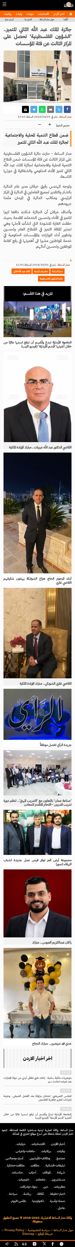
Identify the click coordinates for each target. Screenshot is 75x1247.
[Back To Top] (68, 1244)
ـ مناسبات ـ (17, 1172)
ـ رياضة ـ (27, 1194)
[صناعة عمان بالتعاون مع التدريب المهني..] (37, 772)
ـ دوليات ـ (21, 1144)
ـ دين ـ (45, 1186)
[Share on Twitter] (58, 109)
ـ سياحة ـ (13, 1194)
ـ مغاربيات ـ (59, 1186)
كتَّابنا (66, 19)
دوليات (30, 14)
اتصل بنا (28, 19)
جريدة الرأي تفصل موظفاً (56, 744)
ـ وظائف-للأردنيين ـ (40, 1158)
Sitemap (28, 1233)
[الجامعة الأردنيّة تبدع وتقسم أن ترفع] (37, 319)
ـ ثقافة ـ (40, 1194)
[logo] (68, 6)
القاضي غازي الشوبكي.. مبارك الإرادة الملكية (46, 683)
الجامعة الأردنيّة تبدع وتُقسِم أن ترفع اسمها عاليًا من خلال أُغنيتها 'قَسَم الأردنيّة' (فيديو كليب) (37, 344)
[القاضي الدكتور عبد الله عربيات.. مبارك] (37, 397)
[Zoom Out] (39, 125)
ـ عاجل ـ (61, 1208)
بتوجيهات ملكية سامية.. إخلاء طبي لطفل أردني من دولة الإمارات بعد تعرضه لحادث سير (37, 1080)
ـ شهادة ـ (61, 1172)
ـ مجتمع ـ (60, 1158)
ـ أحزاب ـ (32, 1172)
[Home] (70, 14)
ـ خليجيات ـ (24, 1179)
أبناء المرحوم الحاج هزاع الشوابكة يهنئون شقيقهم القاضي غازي (37, 580)
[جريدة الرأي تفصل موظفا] (37, 714)
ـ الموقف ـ (47, 1172)
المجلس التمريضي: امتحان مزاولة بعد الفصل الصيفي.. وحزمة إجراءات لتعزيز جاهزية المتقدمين (37, 1098)
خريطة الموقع (45, 1233)
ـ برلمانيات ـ (46, 1151)
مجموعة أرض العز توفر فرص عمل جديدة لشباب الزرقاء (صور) (37, 862)
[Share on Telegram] (33, 109)
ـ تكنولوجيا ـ (38, 1201)
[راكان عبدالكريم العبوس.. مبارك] (37, 903)
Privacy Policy (14, 1230)
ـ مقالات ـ (35, 1165)
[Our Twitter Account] (44, 1244)
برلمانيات (7, 14)
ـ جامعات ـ (41, 1179)
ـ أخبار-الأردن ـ (58, 1144)
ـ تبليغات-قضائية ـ (55, 1165)
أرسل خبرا (9, 19)
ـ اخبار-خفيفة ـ (57, 1194)
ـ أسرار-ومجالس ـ (14, 1158)
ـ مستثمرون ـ (58, 1179)
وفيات (18, 14)
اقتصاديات (43, 14)
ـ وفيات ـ (61, 1151)
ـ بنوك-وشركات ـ (28, 1186)
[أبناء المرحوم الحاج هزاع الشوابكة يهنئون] (37, 513)
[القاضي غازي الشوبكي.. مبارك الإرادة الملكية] (37, 633)
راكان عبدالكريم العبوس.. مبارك (52, 942)
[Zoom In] (50, 125)
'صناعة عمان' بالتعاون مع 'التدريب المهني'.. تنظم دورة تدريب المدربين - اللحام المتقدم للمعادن (37, 802)
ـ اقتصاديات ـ (38, 1144)
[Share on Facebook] (67, 109)
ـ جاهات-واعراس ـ (25, 1151)
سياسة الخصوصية (39, 1230)
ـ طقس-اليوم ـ (18, 1201)
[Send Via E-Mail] (50, 109)
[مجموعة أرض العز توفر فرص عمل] (37, 832)
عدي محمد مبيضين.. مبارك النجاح (52, 1043)
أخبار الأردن (58, 14)
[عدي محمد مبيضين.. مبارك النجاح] (37, 993)
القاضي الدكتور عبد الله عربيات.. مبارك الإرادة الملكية (40, 447)
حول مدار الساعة (47, 19)
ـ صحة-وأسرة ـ (57, 1201)
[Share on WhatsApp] (42, 109)
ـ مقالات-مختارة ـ (15, 1165)
